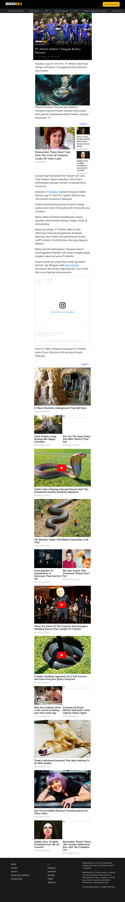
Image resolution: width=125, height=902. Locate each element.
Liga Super (34, 11)
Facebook (52, 868)
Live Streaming (111, 4)
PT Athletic (52, 191)
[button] (62, 90)
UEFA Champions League (94, 11)
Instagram (52, 871)
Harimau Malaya (15, 11)
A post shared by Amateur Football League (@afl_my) (62, 341)
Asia (75, 11)
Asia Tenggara (61, 11)
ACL (47, 11)
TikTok (50, 878)
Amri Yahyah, (72, 265)
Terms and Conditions (20, 875)
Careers (14, 871)
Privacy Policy (16, 878)
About (13, 864)
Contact (14, 868)
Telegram (51, 882)
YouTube (51, 875)
